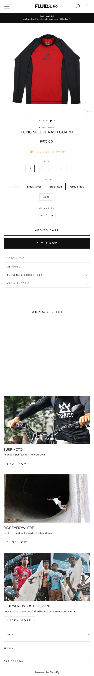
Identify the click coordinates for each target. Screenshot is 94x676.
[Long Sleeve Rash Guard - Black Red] (16, 372)
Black (46, 196)
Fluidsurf (47, 127)
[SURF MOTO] (47, 420)
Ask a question (19, 283)
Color (47, 179)
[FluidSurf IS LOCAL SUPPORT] (47, 577)
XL (61, 168)
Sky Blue (14, 186)
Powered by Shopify (47, 672)
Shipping (14, 266)
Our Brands (13, 661)
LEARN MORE (19, 620)
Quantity (47, 208)
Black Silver (34, 186)
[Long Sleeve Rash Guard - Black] (26, 372)
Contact (11, 634)
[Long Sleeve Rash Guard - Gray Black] (21, 372)
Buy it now (47, 243)
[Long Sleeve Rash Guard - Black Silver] (11, 372)
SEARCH (9, 648)
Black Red (56, 186)
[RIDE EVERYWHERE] (47, 498)
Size (47, 161)
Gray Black (77, 186)
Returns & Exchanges (25, 275)
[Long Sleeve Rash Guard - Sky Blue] (6, 372)
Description (17, 258)
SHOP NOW (17, 463)
